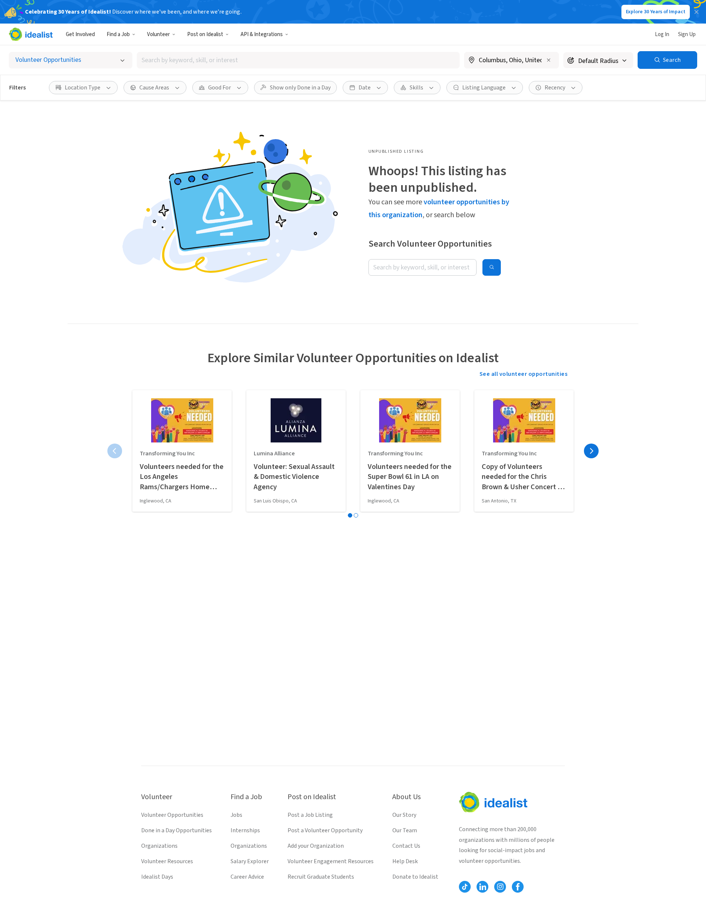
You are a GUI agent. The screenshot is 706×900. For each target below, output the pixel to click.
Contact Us (406, 846)
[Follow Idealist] (465, 887)
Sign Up (687, 34)
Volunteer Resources (167, 861)
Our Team (404, 830)
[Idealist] (31, 34)
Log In (662, 34)
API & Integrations (261, 34)
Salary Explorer (250, 861)
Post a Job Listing (310, 815)
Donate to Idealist (415, 877)
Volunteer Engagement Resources (331, 861)
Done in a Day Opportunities (176, 830)
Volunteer (158, 34)
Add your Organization (316, 846)
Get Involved (80, 34)
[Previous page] (114, 451)
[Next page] (591, 451)
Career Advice (247, 877)
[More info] (511, 61)
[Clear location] (548, 60)
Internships (245, 830)
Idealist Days (157, 877)
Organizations (159, 846)
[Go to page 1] (350, 515)
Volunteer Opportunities (172, 815)
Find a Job (118, 34)
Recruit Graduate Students (321, 877)
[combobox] (298, 60)
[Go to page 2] (356, 515)
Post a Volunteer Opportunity (325, 830)
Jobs (236, 815)
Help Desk (405, 861)
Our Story (404, 815)
